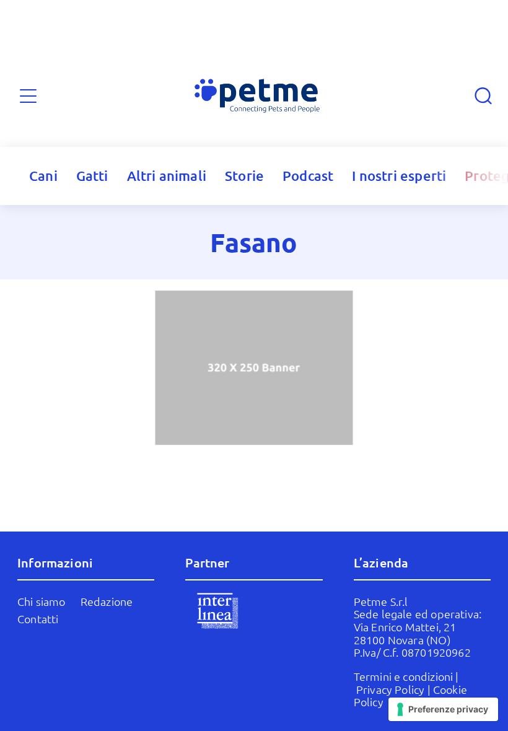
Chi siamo (41, 601)
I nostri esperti (399, 175)
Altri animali (166, 175)
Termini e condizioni (403, 676)
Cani (43, 175)
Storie (244, 175)
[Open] (28, 96)
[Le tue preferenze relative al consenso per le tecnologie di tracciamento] (443, 709)
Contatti (37, 618)
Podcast (307, 175)
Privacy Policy (390, 689)
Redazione (107, 601)
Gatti (92, 175)
